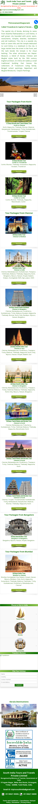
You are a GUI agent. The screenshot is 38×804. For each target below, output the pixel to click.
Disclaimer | (16, 802)
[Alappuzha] (19, 726)
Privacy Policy (26, 802)
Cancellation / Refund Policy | (20, 801)
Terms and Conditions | (11, 801)
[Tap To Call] (36, 22)
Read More (19, 136)
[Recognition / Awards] (19, 734)
